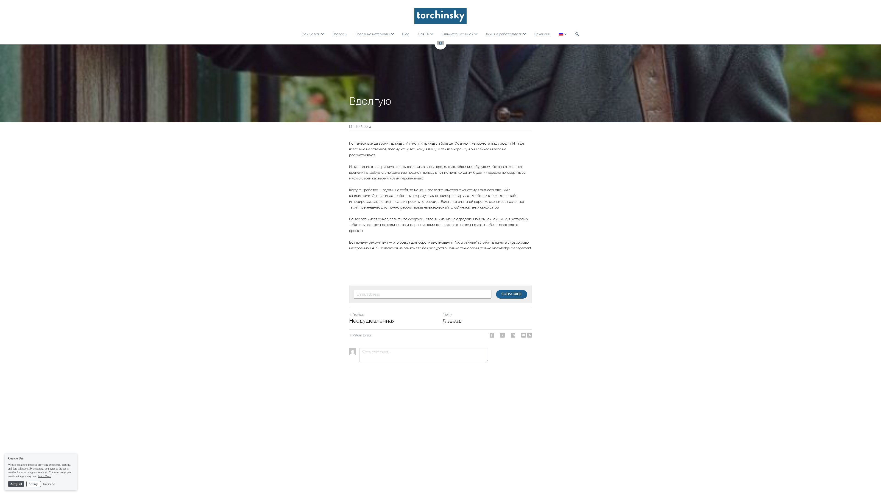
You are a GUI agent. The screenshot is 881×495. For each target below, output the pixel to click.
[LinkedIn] (513, 335)
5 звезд (452, 320)
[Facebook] (492, 335)
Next (446, 314)
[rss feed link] (529, 335)
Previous (358, 314)
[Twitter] (502, 335)
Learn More (44, 476)
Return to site (362, 335)
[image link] (440, 16)
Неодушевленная (372, 320)
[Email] (523, 335)
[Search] (577, 34)
